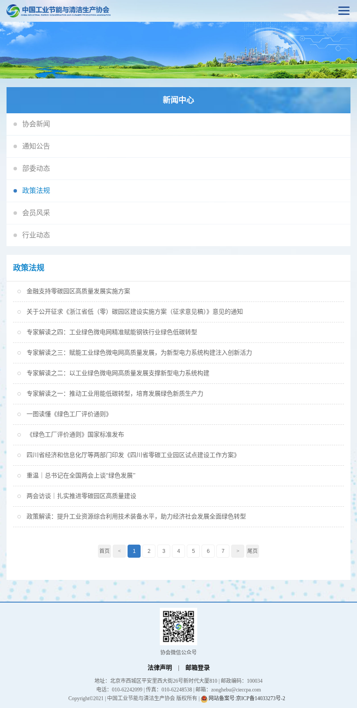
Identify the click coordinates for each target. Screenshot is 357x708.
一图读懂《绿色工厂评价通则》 (69, 414)
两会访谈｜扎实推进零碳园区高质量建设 (81, 496)
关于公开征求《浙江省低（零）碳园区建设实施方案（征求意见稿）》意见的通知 (135, 311)
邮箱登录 (197, 667)
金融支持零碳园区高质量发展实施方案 (78, 291)
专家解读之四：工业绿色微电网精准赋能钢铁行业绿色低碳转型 (112, 332)
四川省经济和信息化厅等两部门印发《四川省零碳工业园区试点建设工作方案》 (133, 455)
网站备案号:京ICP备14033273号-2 (247, 698)
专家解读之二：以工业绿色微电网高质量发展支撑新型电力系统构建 (118, 373)
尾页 (252, 551)
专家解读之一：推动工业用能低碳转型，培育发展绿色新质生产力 (115, 393)
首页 (104, 551)
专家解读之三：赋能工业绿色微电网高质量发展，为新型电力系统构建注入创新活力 (139, 352)
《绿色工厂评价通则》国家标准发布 (75, 434)
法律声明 (160, 667)
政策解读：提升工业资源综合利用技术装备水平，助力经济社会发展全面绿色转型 (136, 516)
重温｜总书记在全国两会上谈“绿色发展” (81, 475)
